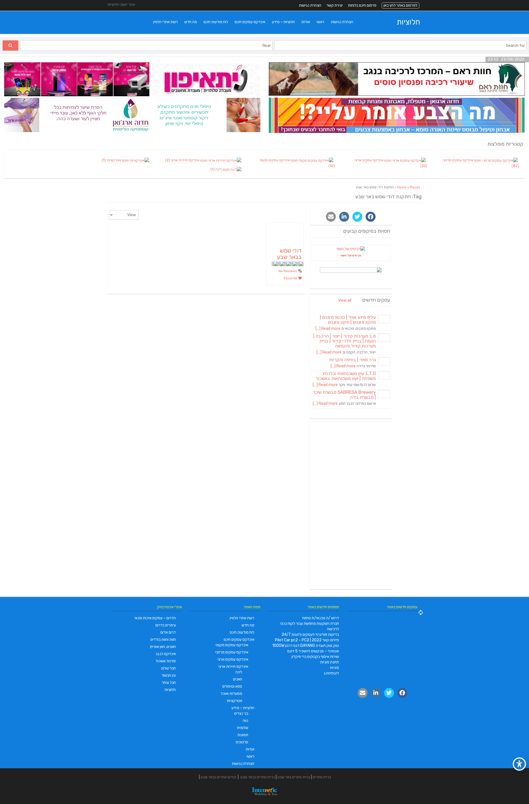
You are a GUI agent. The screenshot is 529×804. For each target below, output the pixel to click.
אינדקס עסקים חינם (250, 22)
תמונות (242, 735)
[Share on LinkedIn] (344, 217)
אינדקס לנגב (166, 654)
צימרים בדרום (165, 625)
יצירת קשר (334, 5)
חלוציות (408, 21)
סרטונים (242, 742)
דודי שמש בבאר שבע (289, 253)
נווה (245, 720)
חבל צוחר (169, 682)
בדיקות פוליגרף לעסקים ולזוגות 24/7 (310, 634)
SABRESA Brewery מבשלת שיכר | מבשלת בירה (344, 395)
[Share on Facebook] (371, 217)
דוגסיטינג (331, 673)
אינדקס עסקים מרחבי (231, 652)
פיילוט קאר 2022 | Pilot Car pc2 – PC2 (307, 640)
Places (415, 187)
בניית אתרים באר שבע (293, 777)
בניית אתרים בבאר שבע (257, 777)
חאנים (237, 679)
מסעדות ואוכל (231, 693)
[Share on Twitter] (357, 217)
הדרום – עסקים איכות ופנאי (155, 618)
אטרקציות (234, 700)
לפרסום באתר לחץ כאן (400, 5)
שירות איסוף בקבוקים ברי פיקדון (315, 656)
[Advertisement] (351, 505)
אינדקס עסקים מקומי (231, 645)
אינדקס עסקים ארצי (232, 659)
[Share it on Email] (331, 217)
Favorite (291, 278)
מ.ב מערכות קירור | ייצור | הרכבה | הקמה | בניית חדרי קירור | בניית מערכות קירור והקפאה (344, 341)
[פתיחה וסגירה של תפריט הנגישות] (519, 764)
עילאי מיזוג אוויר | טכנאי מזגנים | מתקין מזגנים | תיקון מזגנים (348, 320)
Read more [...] (328, 328)
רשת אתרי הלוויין (165, 22)
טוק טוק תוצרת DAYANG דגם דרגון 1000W (305, 645)
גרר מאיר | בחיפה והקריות (352, 359)
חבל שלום (168, 668)
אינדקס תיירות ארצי (233, 666)
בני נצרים (241, 713)
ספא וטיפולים (232, 686)
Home (401, 187)
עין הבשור (168, 675)
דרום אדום (168, 632)
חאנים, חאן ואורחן (163, 646)
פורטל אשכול (166, 661)
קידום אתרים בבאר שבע (218, 777)
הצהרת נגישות (310, 5)
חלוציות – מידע (283, 22)
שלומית (242, 727)
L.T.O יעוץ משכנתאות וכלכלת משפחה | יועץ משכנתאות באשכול (346, 376)
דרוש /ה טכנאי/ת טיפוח (320, 618)
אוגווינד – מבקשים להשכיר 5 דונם (313, 651)
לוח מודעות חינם (216, 22)
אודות (305, 22)
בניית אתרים (322, 777)
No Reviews (288, 271)
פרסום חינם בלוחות (362, 5)
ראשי (320, 22)
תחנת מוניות (329, 662)
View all (344, 300)
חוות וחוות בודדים (163, 639)
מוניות (334, 667)
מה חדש (190, 22)
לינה (239, 672)
